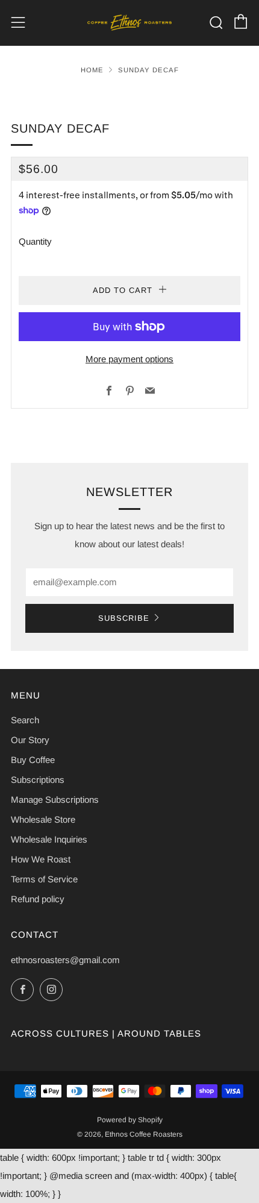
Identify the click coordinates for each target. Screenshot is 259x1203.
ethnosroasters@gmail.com (65, 960)
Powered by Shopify (130, 1120)
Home (92, 70)
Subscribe (123, 618)
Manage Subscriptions (55, 799)
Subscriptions (37, 779)
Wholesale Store (43, 819)
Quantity (35, 241)
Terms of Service (44, 879)
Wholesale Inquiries (49, 839)
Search (25, 720)
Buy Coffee (33, 760)
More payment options (129, 359)
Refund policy (37, 899)
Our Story (30, 740)
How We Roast (40, 859)
